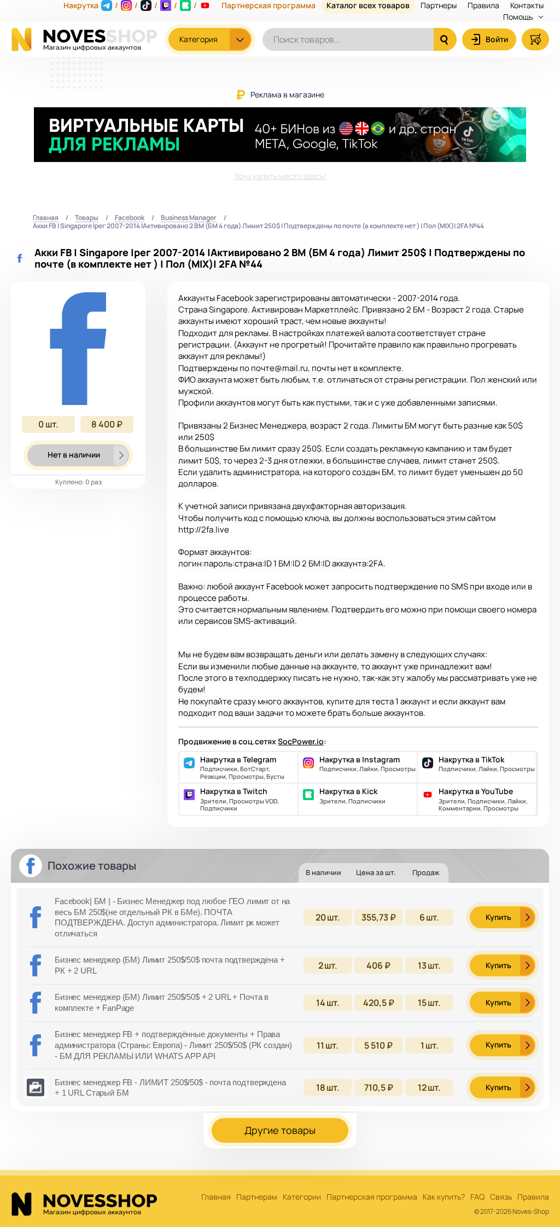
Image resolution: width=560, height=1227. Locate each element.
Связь (501, 1197)
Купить (498, 917)
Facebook (129, 218)
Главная (46, 218)
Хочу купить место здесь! (280, 176)
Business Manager (189, 218)
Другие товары (280, 1130)
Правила (533, 1197)
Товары (86, 218)
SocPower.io (301, 741)
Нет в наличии (74, 454)
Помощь (518, 16)
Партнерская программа (371, 1197)
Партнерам (256, 1197)
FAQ (477, 1197)
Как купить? (444, 1197)
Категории (302, 1197)
